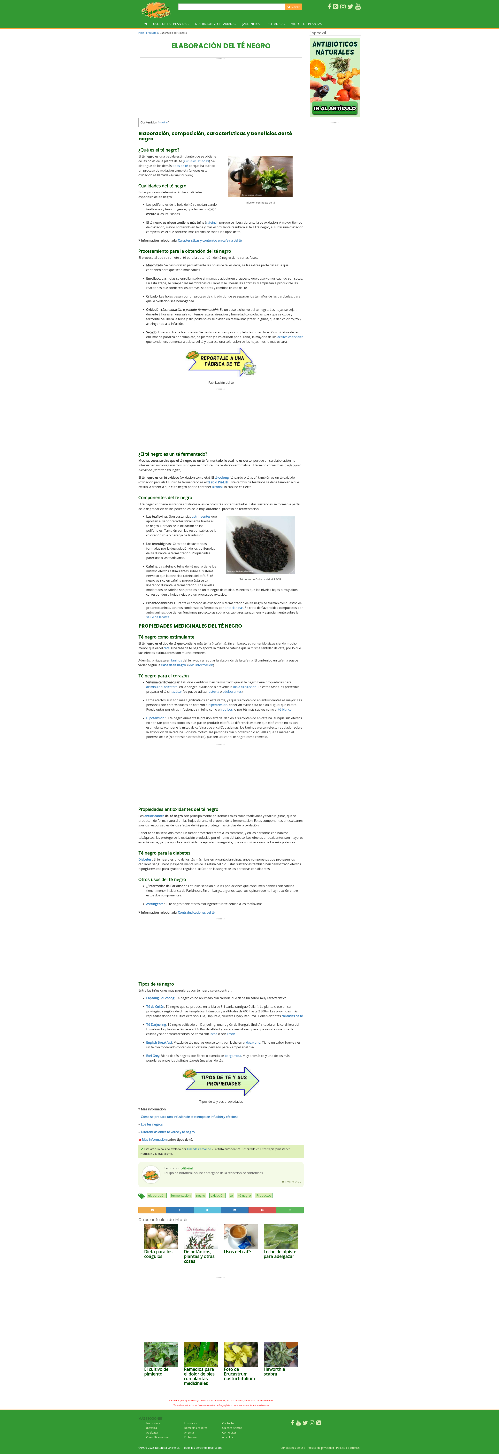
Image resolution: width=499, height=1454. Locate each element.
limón (231, 1034)
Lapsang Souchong (160, 998)
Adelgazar (152, 1432)
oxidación (217, 1195)
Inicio (141, 33)
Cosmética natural (157, 1437)
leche (213, 1034)
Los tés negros (152, 1124)
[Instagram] (312, 1424)
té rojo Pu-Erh (217, 482)
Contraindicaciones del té (196, 912)
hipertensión (217, 705)
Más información (200, 665)
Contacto (228, 1423)
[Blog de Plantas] (318, 1424)
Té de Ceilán (155, 1006)
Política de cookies (348, 1448)
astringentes (201, 516)
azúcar (177, 691)
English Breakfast (159, 1042)
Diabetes (144, 859)
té (231, 1195)
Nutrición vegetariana (214, 24)
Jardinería (251, 24)
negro (200, 1195)
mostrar (163, 122)
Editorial (186, 1168)
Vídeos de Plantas (306, 24)
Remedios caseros (196, 1428)
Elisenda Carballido (199, 1149)
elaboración (156, 1195)
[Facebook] (292, 1424)
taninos (176, 660)
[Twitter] (305, 1424)
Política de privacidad (320, 1448)
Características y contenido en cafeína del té (210, 240)
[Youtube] (298, 1424)
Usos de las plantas (170, 24)
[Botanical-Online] (157, 10)
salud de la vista (157, 617)
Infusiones (190, 1423)
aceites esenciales (290, 337)
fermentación (181, 1195)
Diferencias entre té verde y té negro (168, 1132)
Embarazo (190, 1437)
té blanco (285, 709)
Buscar (295, 7)
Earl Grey (152, 1056)
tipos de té (180, 166)
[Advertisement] (221, 87)
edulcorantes (232, 691)
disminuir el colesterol (162, 687)
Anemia (189, 1432)
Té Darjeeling (156, 1024)
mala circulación (244, 687)
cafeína (211, 222)
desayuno (253, 1042)
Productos (152, 33)
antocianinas (234, 608)
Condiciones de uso (292, 1448)
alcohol (217, 487)
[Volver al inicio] (145, 24)
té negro (244, 1195)
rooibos (227, 709)
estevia (214, 691)
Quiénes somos (232, 1428)
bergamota (233, 1056)
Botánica (275, 24)
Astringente (155, 904)
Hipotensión (155, 718)
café (167, 648)
